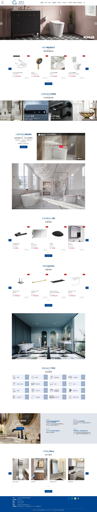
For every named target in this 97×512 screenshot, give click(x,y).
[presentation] (10, 69)
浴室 (46, 2)
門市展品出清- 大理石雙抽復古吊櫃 (80, 430)
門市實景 (74, 2)
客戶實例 (70, 2)
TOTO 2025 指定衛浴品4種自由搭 (53, 430)
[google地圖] (30, 497)
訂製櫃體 (54, 2)
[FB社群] (69, 498)
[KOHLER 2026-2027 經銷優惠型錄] (48, 22)
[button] (0, 22)
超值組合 (42, 2)
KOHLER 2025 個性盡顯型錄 (79, 421)
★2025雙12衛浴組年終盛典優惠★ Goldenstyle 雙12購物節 (53, 421)
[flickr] (75, 498)
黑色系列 (59, 2)
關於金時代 (79, 2)
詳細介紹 (26, 77)
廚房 (50, 2)
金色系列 (65, 2)
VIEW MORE (48, 83)
